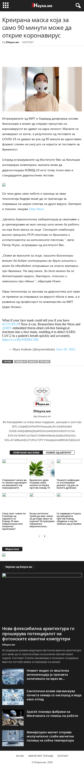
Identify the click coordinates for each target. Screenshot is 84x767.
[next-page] (44, 536)
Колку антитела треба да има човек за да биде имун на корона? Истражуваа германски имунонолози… (42, 520)
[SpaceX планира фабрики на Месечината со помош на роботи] (13, 718)
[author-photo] (42, 396)
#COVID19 (10, 324)
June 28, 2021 (65, 349)
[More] (42, 58)
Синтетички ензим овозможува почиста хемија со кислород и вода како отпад (54, 695)
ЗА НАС (20, 755)
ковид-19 (21, 361)
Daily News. (37, 209)
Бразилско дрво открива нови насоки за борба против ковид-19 (40, 483)
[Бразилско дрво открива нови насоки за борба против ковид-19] (42, 468)
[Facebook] (32, 58)
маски (32, 361)
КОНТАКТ (63, 755)
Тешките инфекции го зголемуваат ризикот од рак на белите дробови (68, 483)
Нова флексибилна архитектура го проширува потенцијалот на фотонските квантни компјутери (38, 634)
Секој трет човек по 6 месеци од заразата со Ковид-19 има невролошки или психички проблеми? (14, 521)
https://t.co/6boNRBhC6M (20, 339)
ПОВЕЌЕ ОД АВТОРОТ (58, 452)
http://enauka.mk (42, 416)
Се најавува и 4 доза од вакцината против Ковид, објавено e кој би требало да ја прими (69, 518)
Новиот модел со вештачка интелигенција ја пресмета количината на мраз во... (48, 674)
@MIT (7, 328)
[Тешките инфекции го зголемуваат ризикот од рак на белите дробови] (69, 468)
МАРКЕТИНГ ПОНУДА (40, 755)
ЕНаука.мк (12, 42)
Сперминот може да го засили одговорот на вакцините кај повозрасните (14, 483)
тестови (44, 361)
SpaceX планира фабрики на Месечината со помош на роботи (52, 714)
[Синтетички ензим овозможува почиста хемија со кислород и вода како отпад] (13, 697)
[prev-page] (39, 536)
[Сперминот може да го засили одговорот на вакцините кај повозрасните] (14, 468)
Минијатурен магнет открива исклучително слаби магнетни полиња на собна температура (50, 736)
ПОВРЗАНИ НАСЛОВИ (26, 452)
